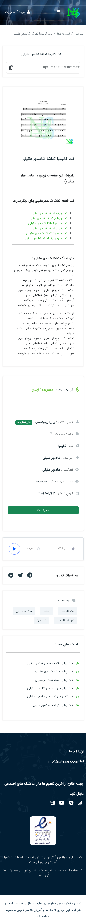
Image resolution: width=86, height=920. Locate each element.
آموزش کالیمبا (65, 620)
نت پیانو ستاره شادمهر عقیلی (54, 672)
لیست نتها (63, 33)
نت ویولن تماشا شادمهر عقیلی (47, 218)
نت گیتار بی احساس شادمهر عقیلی (50, 697)
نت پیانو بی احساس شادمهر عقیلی (50, 688)
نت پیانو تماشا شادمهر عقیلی (48, 213)
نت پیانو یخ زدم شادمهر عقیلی (52, 705)
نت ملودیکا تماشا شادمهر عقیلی (46, 233)
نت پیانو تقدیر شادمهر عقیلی (54, 680)
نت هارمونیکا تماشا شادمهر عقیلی (45, 238)
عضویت (10, 12)
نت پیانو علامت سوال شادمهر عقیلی (49, 663)
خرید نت (43, 510)
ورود (22, 12)
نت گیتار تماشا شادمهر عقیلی (48, 228)
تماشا (46, 611)
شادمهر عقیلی (24, 611)
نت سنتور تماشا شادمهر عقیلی (47, 223)
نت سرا (79, 33)
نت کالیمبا (67, 611)
